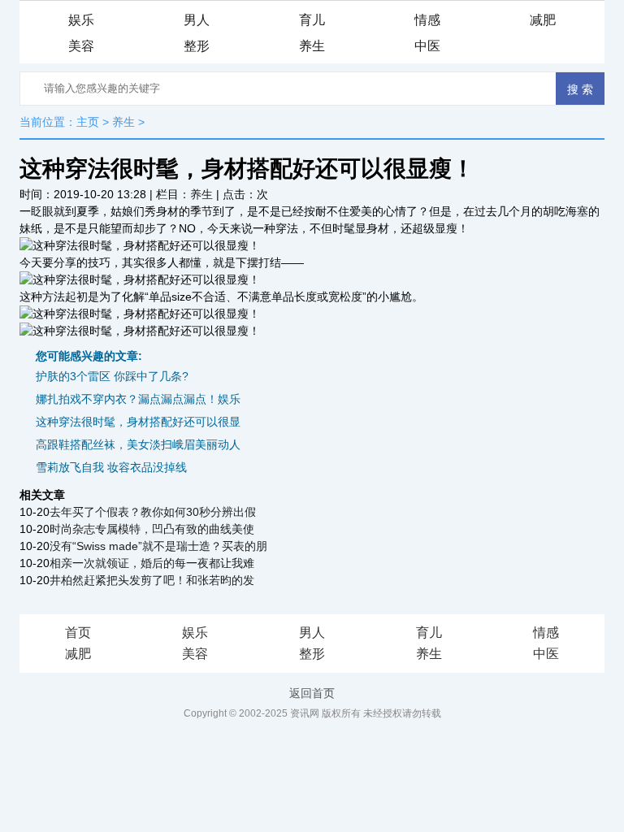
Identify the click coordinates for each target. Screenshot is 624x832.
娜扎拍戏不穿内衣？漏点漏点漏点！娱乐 (138, 398)
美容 (81, 46)
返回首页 (312, 693)
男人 (197, 20)
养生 (312, 46)
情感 (427, 20)
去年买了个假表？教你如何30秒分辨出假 (153, 511)
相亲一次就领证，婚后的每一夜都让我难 (152, 563)
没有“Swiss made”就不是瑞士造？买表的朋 (158, 546)
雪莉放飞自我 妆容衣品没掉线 (111, 467)
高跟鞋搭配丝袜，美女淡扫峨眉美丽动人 (138, 444)
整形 (197, 46)
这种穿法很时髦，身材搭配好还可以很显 (138, 421)
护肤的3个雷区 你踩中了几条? (112, 376)
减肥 (543, 20)
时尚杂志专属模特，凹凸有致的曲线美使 (152, 528)
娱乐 (81, 20)
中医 (427, 46)
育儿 (312, 20)
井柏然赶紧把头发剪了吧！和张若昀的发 (152, 580)
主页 (87, 121)
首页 (78, 632)
